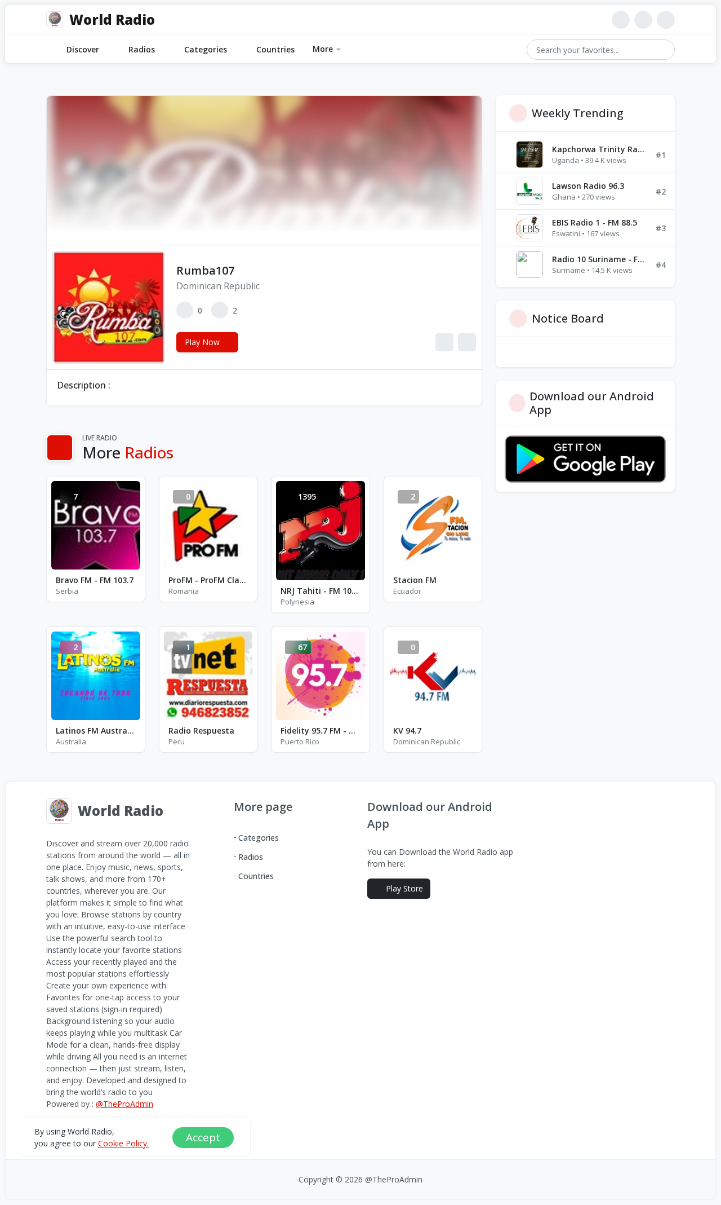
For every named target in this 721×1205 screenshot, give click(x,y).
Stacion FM (415, 580)
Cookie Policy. (123, 1142)
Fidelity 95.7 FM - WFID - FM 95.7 (320, 730)
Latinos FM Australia (96, 730)
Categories (205, 49)
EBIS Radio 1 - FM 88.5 (594, 222)
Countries (275, 49)
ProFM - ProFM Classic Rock (208, 580)
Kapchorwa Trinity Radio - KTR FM (599, 149)
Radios (141, 49)
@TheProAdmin (124, 1103)
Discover (82, 49)
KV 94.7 (407, 730)
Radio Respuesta (201, 730)
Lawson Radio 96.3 (588, 185)
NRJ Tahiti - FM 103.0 (320, 590)
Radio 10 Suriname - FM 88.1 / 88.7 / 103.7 (599, 259)
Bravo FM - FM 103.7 (94, 580)
